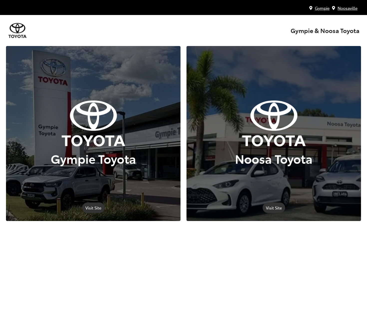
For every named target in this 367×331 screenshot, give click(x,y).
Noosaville (348, 8)
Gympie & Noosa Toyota (325, 30)
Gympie (322, 8)
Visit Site (93, 207)
